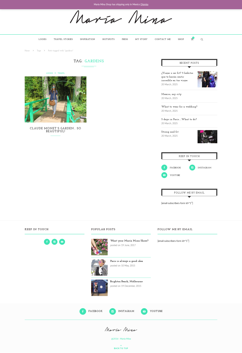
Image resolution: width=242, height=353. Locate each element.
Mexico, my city (171, 94)
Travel (61, 73)
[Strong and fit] (207, 132)
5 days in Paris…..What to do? (179, 119)
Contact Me (163, 39)
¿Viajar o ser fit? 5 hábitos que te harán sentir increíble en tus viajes (177, 77)
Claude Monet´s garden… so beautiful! (55, 130)
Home (27, 51)
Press (125, 39)
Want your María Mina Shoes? (129, 240)
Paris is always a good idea (126, 261)
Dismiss (144, 4)
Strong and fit (169, 132)
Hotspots (108, 39)
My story (141, 39)
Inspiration (87, 39)
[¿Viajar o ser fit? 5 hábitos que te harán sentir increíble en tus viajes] (207, 73)
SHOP (181, 39)
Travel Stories (63, 39)
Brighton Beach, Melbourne (126, 281)
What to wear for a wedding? (179, 106)
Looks (42, 39)
